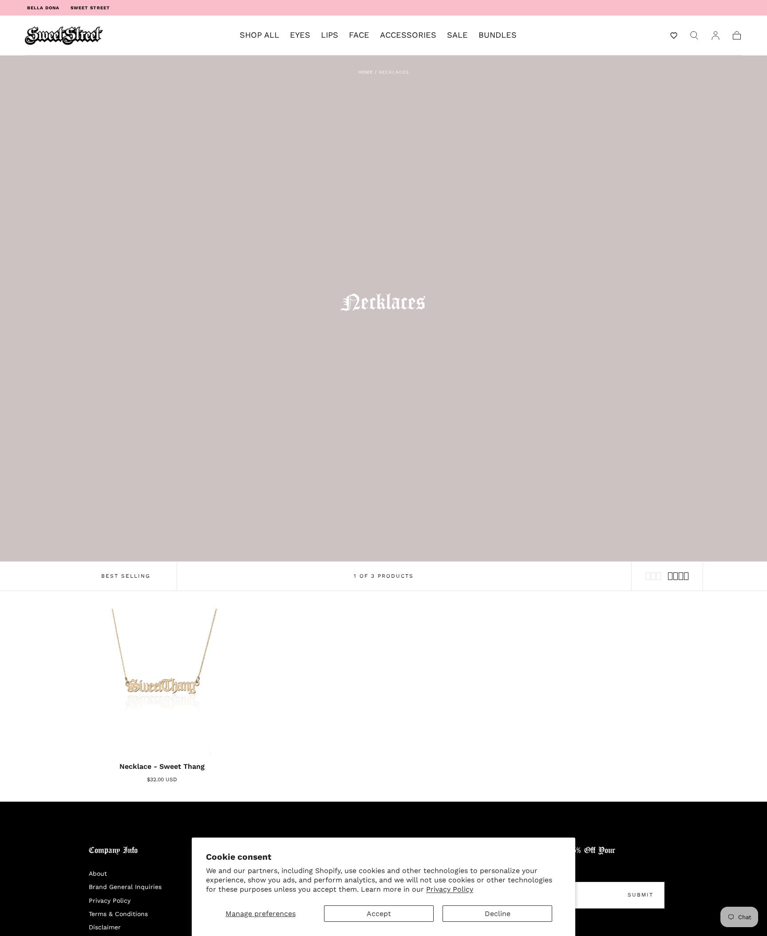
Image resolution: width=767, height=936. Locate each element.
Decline (497, 913)
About (98, 873)
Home (365, 72)
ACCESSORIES (408, 35)
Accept (379, 913)
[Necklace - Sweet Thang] (162, 682)
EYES (300, 35)
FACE (359, 35)
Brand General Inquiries (125, 886)
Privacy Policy (449, 889)
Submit (640, 895)
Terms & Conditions (118, 913)
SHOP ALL (259, 35)
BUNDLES (497, 35)
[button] (674, 35)
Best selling (125, 576)
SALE (457, 35)
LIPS (329, 35)
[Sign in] (715, 35)
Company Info (113, 850)
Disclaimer (105, 927)
